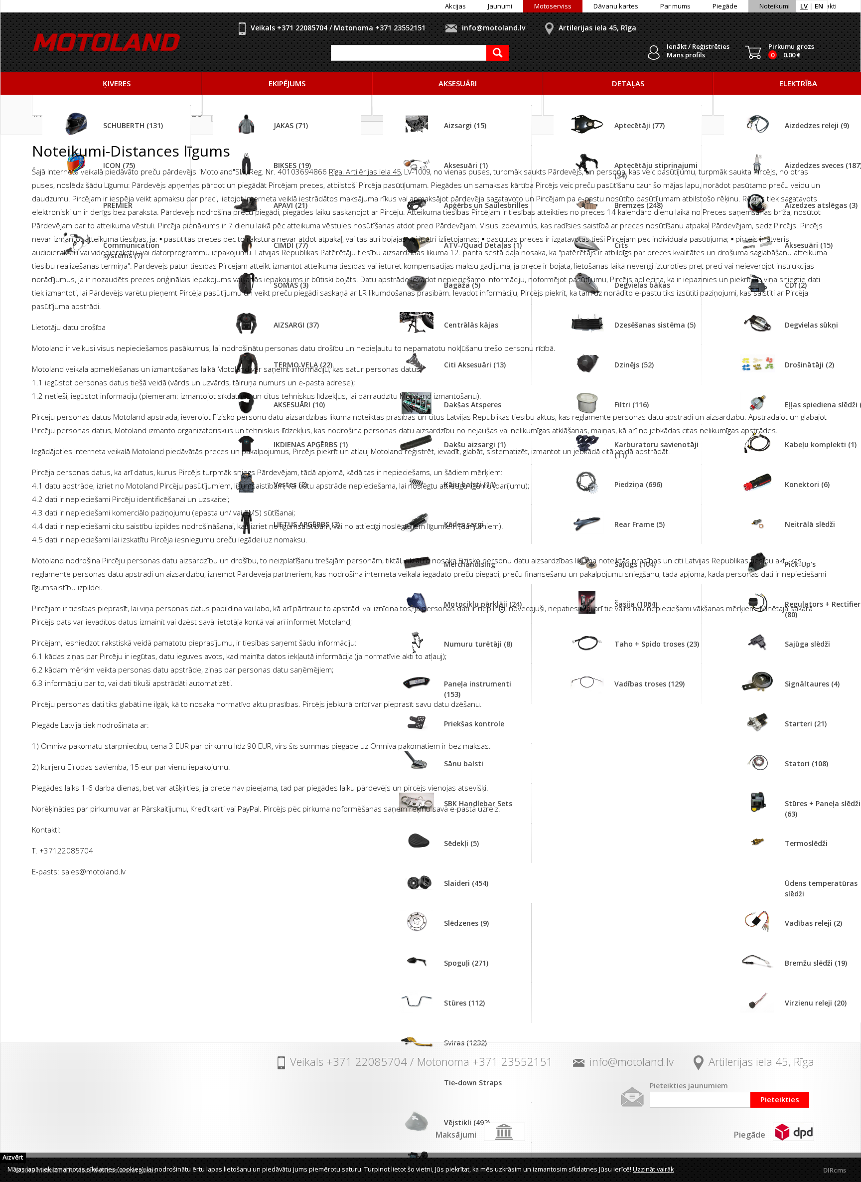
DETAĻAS (628, 83)
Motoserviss (553, 5)
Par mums (675, 5)
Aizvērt (12, 1157)
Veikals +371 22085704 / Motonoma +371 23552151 (338, 27)
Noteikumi (774, 5)
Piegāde (725, 5)
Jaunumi (500, 5)
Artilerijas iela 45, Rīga (597, 27)
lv (804, 5)
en (819, 5)
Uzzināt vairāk (653, 1169)
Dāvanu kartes (615, 5)
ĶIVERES (117, 83)
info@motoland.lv (493, 27)
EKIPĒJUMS (287, 83)
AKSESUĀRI (457, 83)
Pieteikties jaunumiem (689, 1085)
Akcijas (455, 5)
